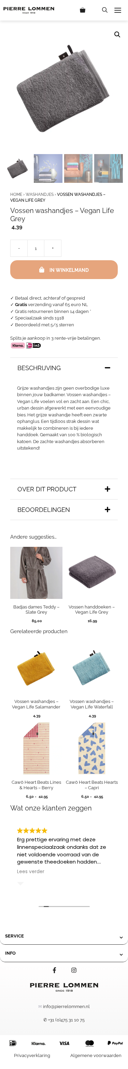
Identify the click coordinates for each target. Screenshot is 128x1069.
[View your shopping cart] (87, 10)
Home (16, 194)
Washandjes (40, 194)
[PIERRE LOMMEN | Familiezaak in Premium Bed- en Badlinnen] (28, 10)
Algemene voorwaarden (96, 1055)
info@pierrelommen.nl (66, 1006)
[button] (105, 10)
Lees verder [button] (30, 872)
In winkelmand (69, 270)
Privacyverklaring (32, 1055)
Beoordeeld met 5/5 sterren (44, 324)
